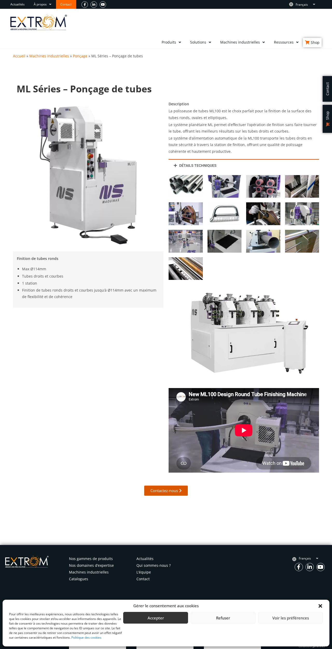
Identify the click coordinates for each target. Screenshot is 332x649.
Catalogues (78, 578)
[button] (320, 606)
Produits (169, 42)
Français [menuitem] (302, 4)
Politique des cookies (86, 637)
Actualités (17, 4)
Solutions (198, 42)
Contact (66, 4)
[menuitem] (307, 5)
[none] (307, 5)
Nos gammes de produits (91, 558)
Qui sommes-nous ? (153, 565)
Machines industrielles (240, 42)
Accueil (19, 55)
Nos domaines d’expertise (91, 565)
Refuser (223, 617)
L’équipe (143, 572)
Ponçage (80, 55)
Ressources (284, 42)
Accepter (156, 617)
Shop (315, 42)
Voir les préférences (290, 617)
